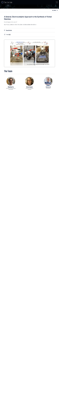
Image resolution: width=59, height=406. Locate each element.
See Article (9, 30)
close (54, 10)
